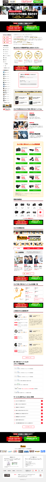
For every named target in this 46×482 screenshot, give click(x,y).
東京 (26, 292)
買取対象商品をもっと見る (40, 215)
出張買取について (28, 273)
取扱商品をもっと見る (7, 67)
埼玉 (26, 293)
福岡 (26, 300)
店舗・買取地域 (6, 4)
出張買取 (7, 37)
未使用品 (23, 177)
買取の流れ (19, 4)
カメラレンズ (6, 53)
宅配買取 (7, 42)
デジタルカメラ (7, 47)
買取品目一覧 (13, 4)
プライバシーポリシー (19, 470)
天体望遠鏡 (6, 63)
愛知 (35, 292)
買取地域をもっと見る (7, 102)
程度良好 (23, 150)
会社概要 (5, 470)
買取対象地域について (37, 299)
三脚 (5, 65)
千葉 (31, 292)
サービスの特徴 (31, 113)
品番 (15, 351)
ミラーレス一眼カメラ (7, 55)
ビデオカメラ (6, 51)
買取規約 (14, 470)
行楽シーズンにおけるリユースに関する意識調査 (28, 388)
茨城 (27, 293)
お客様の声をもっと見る (28, 357)
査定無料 (15, 23)
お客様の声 (26, 4)
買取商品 (16, 322)
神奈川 (30, 292)
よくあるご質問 (33, 4)
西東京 (28, 292)
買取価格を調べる (21, 154)
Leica (5, 61)
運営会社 (40, 4)
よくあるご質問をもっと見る (28, 426)
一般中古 (37, 149)
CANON (6, 57)
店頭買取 (7, 39)
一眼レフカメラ (7, 49)
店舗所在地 (9, 470)
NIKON (5, 59)
